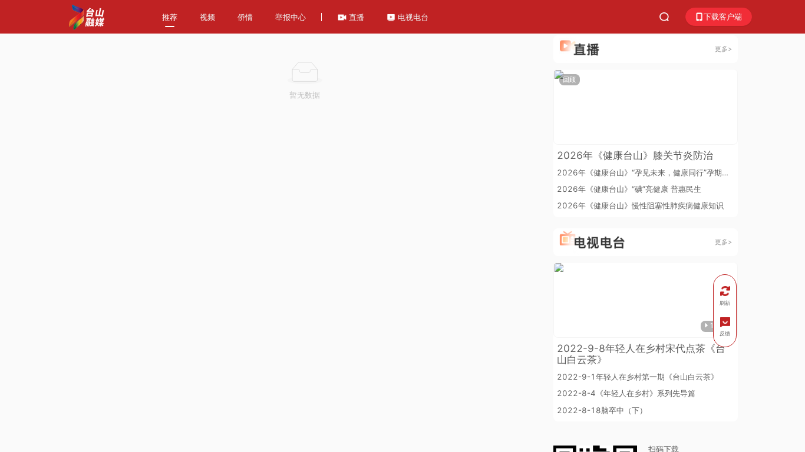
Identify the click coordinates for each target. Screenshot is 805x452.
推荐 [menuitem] (169, 17)
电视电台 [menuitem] (411, 17)
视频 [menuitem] (207, 17)
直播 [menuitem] (355, 17)
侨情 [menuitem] (245, 17)
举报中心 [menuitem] (290, 17)
